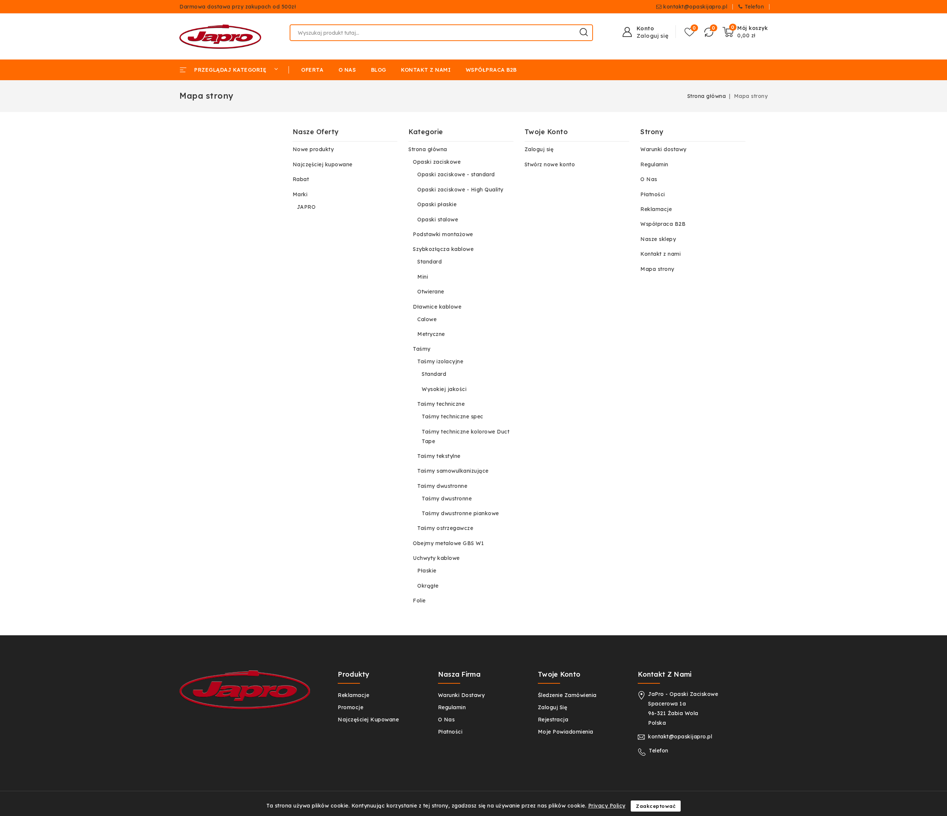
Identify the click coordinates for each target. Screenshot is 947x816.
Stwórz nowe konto (550, 164)
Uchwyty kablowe (436, 558)
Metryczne (431, 334)
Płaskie (427, 570)
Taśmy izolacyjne (440, 361)
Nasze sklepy (658, 239)
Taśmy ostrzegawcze (445, 528)
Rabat (301, 179)
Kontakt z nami (660, 254)
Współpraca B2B (662, 224)
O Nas (648, 179)
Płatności (652, 194)
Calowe (427, 319)
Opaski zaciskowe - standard (456, 174)
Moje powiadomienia (565, 731)
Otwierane (430, 291)
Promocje (350, 707)
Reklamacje (656, 209)
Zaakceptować (655, 806)
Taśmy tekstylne (439, 456)
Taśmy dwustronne (442, 486)
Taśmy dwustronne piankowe (460, 513)
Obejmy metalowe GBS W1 (448, 543)
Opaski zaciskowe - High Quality (460, 189)
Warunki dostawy (663, 149)
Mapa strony (657, 269)
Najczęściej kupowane (323, 164)
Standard (429, 261)
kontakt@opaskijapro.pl (695, 6)
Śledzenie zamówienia (567, 695)
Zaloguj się (539, 149)
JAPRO (306, 207)
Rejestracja (553, 719)
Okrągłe (428, 585)
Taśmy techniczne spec (452, 416)
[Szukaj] (583, 32)
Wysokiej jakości (444, 389)
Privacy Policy (607, 805)
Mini (422, 276)
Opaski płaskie (436, 204)
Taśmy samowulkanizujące (453, 470)
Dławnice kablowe (437, 306)
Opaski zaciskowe (437, 162)
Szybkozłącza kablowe (443, 249)
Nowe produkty (313, 149)
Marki (300, 194)
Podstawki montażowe (443, 234)
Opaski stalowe (437, 219)
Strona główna (427, 149)
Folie (419, 600)
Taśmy (422, 349)
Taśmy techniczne (441, 404)
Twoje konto (559, 674)
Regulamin (654, 164)
